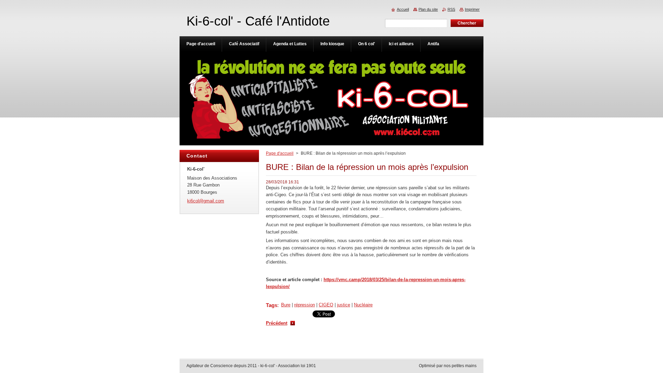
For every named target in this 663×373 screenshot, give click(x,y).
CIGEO (326, 304)
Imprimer (472, 9)
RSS (451, 9)
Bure (285, 304)
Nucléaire (363, 304)
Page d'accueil (280, 153)
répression (304, 304)
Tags (271, 305)
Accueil (403, 9)
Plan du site (428, 9)
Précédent (276, 323)
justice (343, 304)
